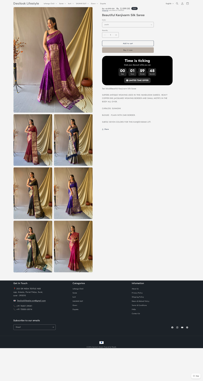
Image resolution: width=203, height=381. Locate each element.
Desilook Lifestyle (97, 347)
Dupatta (75, 309)
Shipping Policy (138, 297)
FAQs (134, 309)
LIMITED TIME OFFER (138, 80)
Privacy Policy (137, 293)
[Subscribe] (53, 327)
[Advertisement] (70, 364)
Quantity (105, 30)
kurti (74, 297)
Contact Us (136, 313)
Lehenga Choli (78, 289)
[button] (50, 3)
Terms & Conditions (139, 305)
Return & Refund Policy (140, 301)
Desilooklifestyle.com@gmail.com (31, 300)
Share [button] (106, 129)
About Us (135, 289)
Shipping (105, 10)
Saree (75, 293)
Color (104, 20)
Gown (75, 305)
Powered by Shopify (110, 347)
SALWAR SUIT (78, 301)
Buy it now (128, 50)
